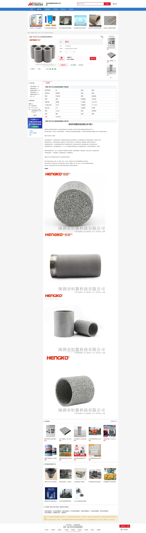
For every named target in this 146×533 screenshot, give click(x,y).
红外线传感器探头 (57, 511)
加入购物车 (73, 65)
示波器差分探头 (56, 512)
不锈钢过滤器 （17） (34, 92)
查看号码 (93, 58)
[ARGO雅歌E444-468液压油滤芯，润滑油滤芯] (111, 68)
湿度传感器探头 (48, 511)
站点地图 (66, 529)
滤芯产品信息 (68, 524)
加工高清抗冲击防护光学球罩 (80, 28)
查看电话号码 (34, 105)
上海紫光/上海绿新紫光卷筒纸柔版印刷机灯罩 (112, 28)
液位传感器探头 (48, 512)
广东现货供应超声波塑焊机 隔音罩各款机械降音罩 (54, 28)
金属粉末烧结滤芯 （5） (35, 94)
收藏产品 (33, 69)
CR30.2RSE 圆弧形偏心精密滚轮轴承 (81, 501)
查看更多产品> (114, 421)
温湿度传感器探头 (85, 511)
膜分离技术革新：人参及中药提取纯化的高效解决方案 (70, 481)
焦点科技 (75, 531)
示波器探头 (63, 512)
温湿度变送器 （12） (34, 88)
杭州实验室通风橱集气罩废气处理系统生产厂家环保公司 (70, 501)
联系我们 (53, 529)
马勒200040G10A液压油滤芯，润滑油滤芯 (53, 481)
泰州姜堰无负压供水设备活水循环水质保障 (97, 481)
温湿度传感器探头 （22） (35, 90)
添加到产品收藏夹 (33, 133)
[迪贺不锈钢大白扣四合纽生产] (111, 42)
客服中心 (60, 529)
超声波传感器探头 (104, 511)
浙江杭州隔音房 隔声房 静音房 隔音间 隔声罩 (68, 28)
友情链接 (98, 529)
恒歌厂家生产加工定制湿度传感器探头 (75, 526)
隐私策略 (73, 529)
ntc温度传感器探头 (94, 511)
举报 (39, 69)
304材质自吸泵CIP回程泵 (79, 481)
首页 (29, 32)
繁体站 (92, 529)
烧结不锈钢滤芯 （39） (35, 86)
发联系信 (63, 65)
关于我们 (46, 529)
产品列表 (32, 32)
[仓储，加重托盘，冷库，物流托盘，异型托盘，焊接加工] (111, 55)
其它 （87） (32, 96)
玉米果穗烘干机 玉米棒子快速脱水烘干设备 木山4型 (114, 481)
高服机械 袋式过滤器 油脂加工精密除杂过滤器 (53, 501)
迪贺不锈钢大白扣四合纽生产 (113, 48)
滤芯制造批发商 (77, 524)
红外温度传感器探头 (75, 511)
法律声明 (86, 529)
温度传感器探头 (66, 511)
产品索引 (31, 131)
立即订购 (80, 65)
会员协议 (80, 529)
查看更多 (35, 115)
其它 (36, 32)
